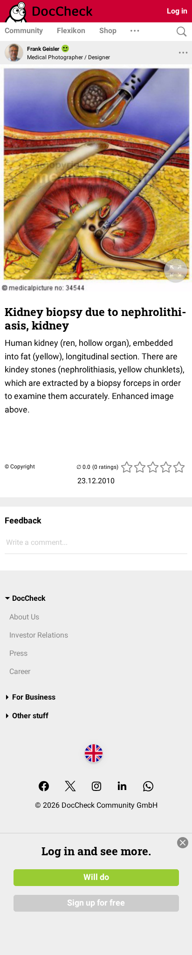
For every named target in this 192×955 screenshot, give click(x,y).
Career (19, 671)
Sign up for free (96, 902)
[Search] (179, 32)
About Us (24, 616)
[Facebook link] (44, 787)
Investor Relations (38, 635)
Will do (96, 877)
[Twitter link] (70, 787)
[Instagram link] (96, 787)
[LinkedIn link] (122, 787)
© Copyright (20, 466)
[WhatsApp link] (148, 787)
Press (18, 653)
